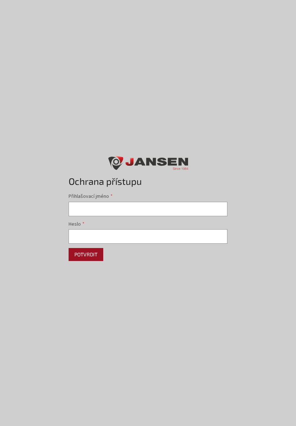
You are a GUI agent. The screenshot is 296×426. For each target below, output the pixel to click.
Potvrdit (85, 254)
